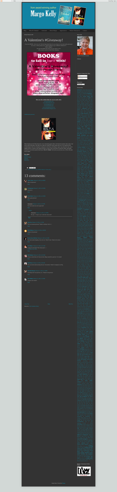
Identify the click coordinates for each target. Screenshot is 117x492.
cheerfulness (81, 152)
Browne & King (82, 143)
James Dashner (86, 241)
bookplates (91, 136)
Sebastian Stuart (87, 358)
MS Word (90, 291)
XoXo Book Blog (86, 455)
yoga (85, 458)
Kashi (81, 252)
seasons (82, 358)
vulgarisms (79, 429)
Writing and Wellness (80, 447)
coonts (89, 164)
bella (82, 120)
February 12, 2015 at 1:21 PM (38, 222)
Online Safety (80, 313)
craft (88, 167)
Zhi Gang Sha (81, 460)
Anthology (89, 105)
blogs (88, 128)
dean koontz (84, 175)
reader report (79, 342)
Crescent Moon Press (86, 168)
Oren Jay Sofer (82, 314)
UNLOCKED (79, 424)
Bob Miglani (88, 129)
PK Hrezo (83, 322)
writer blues (90, 440)
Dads (78, 172)
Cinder (89, 156)
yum (78, 459)
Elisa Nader (82, 185)
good (92, 208)
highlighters (79, 221)
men (85, 285)
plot (89, 322)
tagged (78, 388)
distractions (88, 179)
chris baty (85, 153)
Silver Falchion (90, 366)
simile (78, 367)
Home (49, 303)
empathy (78, 189)
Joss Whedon (82, 249)
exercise (88, 192)
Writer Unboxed (84, 441)
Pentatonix (89, 319)
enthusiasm (86, 189)
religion (87, 346)
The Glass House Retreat (81, 401)
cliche (87, 157)
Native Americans (90, 301)
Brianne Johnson (87, 140)
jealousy (88, 244)
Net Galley (82, 303)
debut (83, 177)
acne (82, 95)
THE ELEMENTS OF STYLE (86, 396)
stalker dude (82, 376)
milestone (88, 287)
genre (80, 206)
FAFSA (85, 193)
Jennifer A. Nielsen (80, 245)
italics (92, 240)
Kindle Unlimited (86, 258)
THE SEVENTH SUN (82, 411)
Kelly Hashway (31, 230)
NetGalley (87, 303)
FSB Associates (86, 204)
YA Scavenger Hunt (88, 456)
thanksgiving (85, 392)
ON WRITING (86, 309)
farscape (91, 193)
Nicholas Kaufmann (89, 305)
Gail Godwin (79, 205)
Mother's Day (85, 290)
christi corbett (90, 153)
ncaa (89, 302)
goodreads (79, 209)
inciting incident (83, 234)
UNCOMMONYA (80, 421)
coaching (78, 159)
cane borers (87, 147)
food (89, 201)
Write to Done (81, 440)
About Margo (53, 30)
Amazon (26, 158)
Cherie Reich (30, 196)
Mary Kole (82, 281)
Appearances (63, 30)
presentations (83, 327)
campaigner (79, 147)
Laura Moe (91, 261)
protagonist (82, 330)
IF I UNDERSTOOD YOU (88, 233)
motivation (79, 291)
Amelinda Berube (90, 101)
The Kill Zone (83, 404)
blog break (90, 126)
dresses (84, 181)
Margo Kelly (85, 277)
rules (81, 351)
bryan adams (88, 143)
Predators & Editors (89, 326)
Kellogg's (78, 254)
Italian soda (88, 240)
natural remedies (85, 302)
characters (84, 151)
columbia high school (84, 160)
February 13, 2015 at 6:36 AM (39, 262)
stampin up (86, 376)
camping (83, 147)
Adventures (79, 97)
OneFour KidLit (90, 310)
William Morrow (84, 436)
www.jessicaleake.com (48, 101)
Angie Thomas (82, 104)
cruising (91, 169)
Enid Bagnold (82, 189)
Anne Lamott (79, 105)
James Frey (90, 241)
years (81, 458)
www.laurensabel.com (48, 105)
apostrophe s (79, 108)
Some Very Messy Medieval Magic (87, 370)
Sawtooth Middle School (86, 354)
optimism (88, 313)
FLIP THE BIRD (90, 200)
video (78, 428)
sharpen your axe (89, 363)
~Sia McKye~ (30, 245)
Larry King (86, 261)
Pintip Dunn (79, 322)
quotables (87, 336)
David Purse (79, 175)
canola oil (91, 147)
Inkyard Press (85, 236)
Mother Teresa (80, 290)
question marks (79, 336)
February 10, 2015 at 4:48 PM (39, 180)
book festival (90, 132)
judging (86, 249)
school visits (86, 356)
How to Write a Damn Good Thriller (86, 225)
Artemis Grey (80, 109)
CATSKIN (88, 148)
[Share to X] (32, 168)
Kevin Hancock (88, 256)
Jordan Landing (84, 248)
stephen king (79, 379)
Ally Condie (82, 100)
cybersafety (90, 171)
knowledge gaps (83, 260)
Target (86, 388)
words (78, 439)
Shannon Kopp (82, 363)
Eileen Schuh (84, 184)
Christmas (85, 155)
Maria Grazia (90, 277)
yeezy (83, 458)
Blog (25, 30)
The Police (85, 408)
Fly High (86, 201)
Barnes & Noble (27, 157)
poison (89, 323)
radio (92, 338)
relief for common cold (81, 346)
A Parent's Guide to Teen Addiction (86, 92)
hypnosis (82, 228)
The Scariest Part (88, 409)
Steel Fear (79, 378)
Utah (90, 424)
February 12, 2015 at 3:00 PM (40, 230)
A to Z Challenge (87, 93)
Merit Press (26, 160)
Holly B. (91, 221)
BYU (89, 144)
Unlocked (44, 30)
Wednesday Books (83, 432)
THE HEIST (86, 403)
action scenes (85, 95)
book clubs (79, 132)
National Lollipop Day (82, 301)
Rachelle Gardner (87, 338)
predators (84, 326)
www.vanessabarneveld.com (49, 107)
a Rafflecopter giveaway (29, 114)
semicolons (91, 360)
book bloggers (90, 130)
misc (85, 289)
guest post (82, 213)
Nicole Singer (83, 306)
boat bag (84, 129)
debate (78, 176)
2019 (92, 89)
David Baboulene (89, 173)
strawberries (83, 383)
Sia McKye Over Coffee (32, 249)
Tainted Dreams (82, 388)
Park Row (88, 318)
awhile (78, 116)
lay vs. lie (89, 262)
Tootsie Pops (83, 417)
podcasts (91, 322)
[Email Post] (27, 167)
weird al (87, 432)
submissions (79, 384)
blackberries (86, 125)
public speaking (89, 331)
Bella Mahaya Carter (87, 120)
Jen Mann (91, 244)
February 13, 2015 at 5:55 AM (39, 245)
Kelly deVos (88, 254)
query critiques (90, 335)
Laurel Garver (79, 262)
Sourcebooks (83, 372)
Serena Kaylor (86, 362)
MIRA (82, 289)
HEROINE (81, 220)
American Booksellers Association (83, 103)
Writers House (48, 169)
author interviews (84, 113)
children (78, 153)
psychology (79, 331)
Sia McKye (86, 366)
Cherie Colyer (30, 180)
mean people (81, 282)
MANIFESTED (80, 277)
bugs (92, 143)
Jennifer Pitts (85, 245)
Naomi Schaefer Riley (86, 297)
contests (82, 163)
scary (85, 355)
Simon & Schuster (82, 367)
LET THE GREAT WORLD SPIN (85, 266)
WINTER (91, 436)
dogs (78, 180)
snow (86, 368)
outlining (81, 315)
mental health (88, 285)
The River (83, 409)
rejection (86, 344)
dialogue (78, 179)
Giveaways (36, 169)
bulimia (78, 144)
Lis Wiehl (84, 269)
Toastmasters (87, 416)
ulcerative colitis (90, 420)
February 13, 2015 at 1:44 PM (41, 270)
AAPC (80, 95)
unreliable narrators (86, 424)
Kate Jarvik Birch (84, 253)
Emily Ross (82, 188)
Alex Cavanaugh (82, 99)
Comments (81, 78)
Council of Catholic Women (82, 165)
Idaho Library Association (82, 230)
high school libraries (88, 220)
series (90, 362)
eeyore (81, 184)
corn (92, 164)
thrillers (91, 413)
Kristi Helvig (88, 260)
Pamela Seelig (90, 315)
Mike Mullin (84, 287)
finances (86, 197)
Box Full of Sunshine (87, 139)
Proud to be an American (89, 330)
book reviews (81, 135)
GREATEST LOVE (80, 212)
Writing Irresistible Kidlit (88, 448)
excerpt (78, 192)
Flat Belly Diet (82, 200)
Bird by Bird (83, 124)
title (83, 416)
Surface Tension (84, 384)
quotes (81, 338)
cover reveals (83, 167)
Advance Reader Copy (88, 96)
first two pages (84, 199)
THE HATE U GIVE (89, 401)
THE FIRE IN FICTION (86, 399)
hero (78, 220)
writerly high (90, 444)
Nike (86, 306)
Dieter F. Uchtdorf (83, 179)
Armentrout (89, 108)
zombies (85, 460)
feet (86, 196)
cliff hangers (90, 157)
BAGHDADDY (84, 116)
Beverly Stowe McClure (32, 238)
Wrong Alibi (79, 455)
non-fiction (89, 306)
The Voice (86, 412)
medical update (87, 282)
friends (78, 204)
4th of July (79, 91)
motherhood (91, 290)
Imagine (78, 234)
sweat (89, 387)
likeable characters (80, 269)
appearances (84, 108)
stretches (87, 383)
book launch (79, 133)
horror (87, 222)
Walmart (26, 155)
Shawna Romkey (80, 364)
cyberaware (86, 171)
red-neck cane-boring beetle (88, 343)
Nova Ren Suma (87, 307)
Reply (29, 184)
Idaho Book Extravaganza (88, 229)
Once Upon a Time (84, 310)
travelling (79, 419)
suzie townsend (85, 387)
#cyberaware (79, 89)
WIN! (88, 436)
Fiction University (90, 196)
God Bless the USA (88, 208)
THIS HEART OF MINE (86, 413)
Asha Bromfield (86, 109)
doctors (91, 179)
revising (82, 349)
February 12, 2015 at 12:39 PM (42, 212)
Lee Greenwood (88, 265)
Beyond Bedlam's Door (84, 122)
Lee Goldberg (82, 265)
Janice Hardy (85, 244)
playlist (87, 322)
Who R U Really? (34, 30)
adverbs (82, 97)
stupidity (91, 383)
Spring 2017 (82, 375)
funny (91, 204)
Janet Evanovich (79, 244)
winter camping (79, 437)
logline (78, 273)
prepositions (79, 327)
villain (81, 428)
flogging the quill (80, 201)
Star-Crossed (91, 376)
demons (86, 177)
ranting (82, 341)
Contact (85, 30)
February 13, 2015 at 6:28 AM (39, 255)
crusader (78, 171)
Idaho (92, 228)
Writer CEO (79, 441)
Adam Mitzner (79, 96)
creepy (81, 168)
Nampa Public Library (88, 295)
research (82, 347)
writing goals (79, 448)
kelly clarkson (83, 254)
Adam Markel (90, 95)
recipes (82, 343)
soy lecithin (88, 372)
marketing (91, 278)
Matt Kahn (86, 281)
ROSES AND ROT (85, 350)
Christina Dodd (79, 155)
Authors (29, 169)
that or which (89, 392)
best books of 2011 (84, 121)
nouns (83, 307)
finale (84, 197)
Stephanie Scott (90, 378)
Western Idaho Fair (83, 433)
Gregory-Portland (87, 212)
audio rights (86, 112)
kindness (91, 258)
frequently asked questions (87, 202)
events (88, 190)
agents (89, 97)
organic (86, 314)
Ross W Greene (90, 350)
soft (88, 368)
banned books (90, 116)
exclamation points (83, 192)
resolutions (87, 347)
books (32, 169)
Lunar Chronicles (81, 274)
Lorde (87, 273)
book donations (84, 132)
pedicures (83, 319)
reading (78, 343)
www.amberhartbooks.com (48, 102)
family (88, 193)
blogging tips (84, 128)
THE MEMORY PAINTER (84, 405)
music (81, 294)
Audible (78, 112)
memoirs (83, 285)
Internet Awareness (83, 240)
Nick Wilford (30, 278)
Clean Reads (84, 157)
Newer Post (27, 303)
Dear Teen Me (90, 175)
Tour (87, 417)
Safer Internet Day (88, 351)
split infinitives (90, 374)
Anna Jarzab (91, 104)
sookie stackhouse (85, 371)
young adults (89, 458)
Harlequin (88, 216)
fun (89, 204)
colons (89, 159)
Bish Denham (30, 255)
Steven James (85, 379)
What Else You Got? (89, 433)
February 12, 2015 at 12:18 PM (39, 196)
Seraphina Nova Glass (80, 362)
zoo (87, 460)
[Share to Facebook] (33, 168)
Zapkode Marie (88, 459)
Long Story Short (83, 273)
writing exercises (88, 447)
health (78, 218)
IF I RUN (81, 233)
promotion (78, 330)
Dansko (87, 172)
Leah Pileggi (87, 264)
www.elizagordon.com (48, 104)
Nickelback (79, 306)
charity (88, 151)
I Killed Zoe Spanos (87, 228)
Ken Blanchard (82, 256)
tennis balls (79, 391)
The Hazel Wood (80, 403)
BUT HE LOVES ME (84, 144)
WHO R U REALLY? (42, 169)
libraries (87, 268)
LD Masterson (30, 188)
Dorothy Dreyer (80, 181)
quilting (83, 336)
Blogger (63, 483)
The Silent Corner (90, 411)
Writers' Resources (75, 30)
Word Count (90, 437)
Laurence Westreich (85, 262)
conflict (78, 163)
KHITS (80, 257)
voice (87, 428)
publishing (91, 332)
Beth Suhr (78, 122)
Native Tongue (79, 302)
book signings (90, 135)
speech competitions (83, 374)
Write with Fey (86, 440)
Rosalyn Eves (79, 350)
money (92, 289)
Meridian (80, 286)
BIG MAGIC (91, 122)
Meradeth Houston (31, 270)
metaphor (88, 286)
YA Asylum (91, 455)
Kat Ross (89, 252)
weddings (78, 432)
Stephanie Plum (84, 378)
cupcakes (82, 171)
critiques (82, 169)
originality (89, 314)
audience (81, 112)
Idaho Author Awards (80, 229)
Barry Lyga (85, 117)
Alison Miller (87, 99)
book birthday (85, 130)
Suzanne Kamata (79, 387)
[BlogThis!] (31, 168)
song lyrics (79, 371)
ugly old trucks (83, 420)
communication (79, 161)
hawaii (87, 217)
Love (89, 273)
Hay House (91, 217)
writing (90, 446)
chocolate (82, 153)
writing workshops (80, 452)
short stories (82, 366)
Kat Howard (84, 252)
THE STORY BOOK (81, 412)
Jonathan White (79, 248)
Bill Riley (78, 124)
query (86, 335)
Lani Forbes (82, 261)
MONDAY (88, 289)
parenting (84, 318)
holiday (86, 221)
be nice (88, 117)
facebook (81, 193)
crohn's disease (87, 169)
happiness (84, 216)
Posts (80, 75)
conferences (90, 161)
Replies (30, 210)
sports (78, 375)
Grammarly (91, 209)
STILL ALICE (80, 380)
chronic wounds (90, 155)
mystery (84, 294)
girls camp (91, 206)
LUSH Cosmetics (87, 274)
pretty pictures (90, 327)
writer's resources (84, 444)
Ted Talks (89, 388)
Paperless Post (79, 318)
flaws (86, 200)
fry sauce (81, 204)
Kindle (82, 258)
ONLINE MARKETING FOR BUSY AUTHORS (85, 311)
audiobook (91, 112)
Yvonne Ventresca (82, 459)
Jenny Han (89, 245)
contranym (86, 163)
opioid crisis (85, 313)
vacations (88, 425)
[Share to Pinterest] (35, 168)
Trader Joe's (91, 417)
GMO (83, 208)
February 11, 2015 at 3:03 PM (39, 188)
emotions (91, 188)
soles (90, 368)
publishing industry (81, 334)
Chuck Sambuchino (84, 156)
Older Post (71, 303)
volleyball (91, 428)
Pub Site (83, 331)
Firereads (89, 197)
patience (80, 319)
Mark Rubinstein (85, 278)
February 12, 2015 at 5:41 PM (43, 238)
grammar (87, 209)
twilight (78, 420)
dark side (91, 172)
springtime (86, 375)
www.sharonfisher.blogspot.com (49, 108)
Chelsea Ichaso (85, 152)
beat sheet (91, 117)
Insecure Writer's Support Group (85, 236)
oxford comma (85, 315)
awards (91, 114)
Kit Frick (78, 260)
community (85, 161)
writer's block (90, 441)
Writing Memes (80, 450)
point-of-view (84, 323)
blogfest (79, 128)
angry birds (86, 104)
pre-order (80, 326)
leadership (82, 264)
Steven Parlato (90, 379)
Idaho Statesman (84, 232)
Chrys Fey (30, 222)
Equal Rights (91, 189)
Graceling (82, 209)
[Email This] (30, 168)
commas (91, 160)
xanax (82, 455)
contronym (91, 163)
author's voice (90, 113)
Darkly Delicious (80, 173)
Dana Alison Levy (82, 172)
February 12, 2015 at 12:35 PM (39, 203)
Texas (81, 392)
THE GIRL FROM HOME (88, 400)
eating (87, 181)
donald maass (90, 180)
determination (90, 177)
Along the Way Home (89, 100)
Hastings (84, 217)
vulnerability (83, 429)
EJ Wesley (89, 184)
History (83, 221)
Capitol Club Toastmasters (81, 148)
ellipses (78, 188)
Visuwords (84, 428)
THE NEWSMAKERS (87, 407)
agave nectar (86, 97)
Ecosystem (91, 181)
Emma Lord (86, 188)
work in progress (84, 439)
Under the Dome (89, 421)
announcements (84, 105)
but (80, 144)
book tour (83, 136)
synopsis (91, 387)
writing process (86, 450)
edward (78, 184)
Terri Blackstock (88, 391)
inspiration (79, 239)
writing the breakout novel (87, 451)
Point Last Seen (79, 323)
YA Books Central (80, 456)
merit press (84, 286)
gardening (83, 205)
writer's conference (81, 442)
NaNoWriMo (79, 297)
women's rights (85, 437)
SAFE (83, 351)
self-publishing (85, 360)
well (89, 432)
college (86, 159)
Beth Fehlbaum (90, 121)
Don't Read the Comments (83, 180)
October (91, 307)
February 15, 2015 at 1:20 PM (39, 278)
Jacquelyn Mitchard (80, 241)
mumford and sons (80, 293)
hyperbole (78, 228)
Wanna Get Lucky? (89, 429)
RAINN (78, 339)
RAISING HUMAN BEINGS (85, 339)
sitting (81, 368)
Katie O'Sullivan (90, 253)
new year (82, 305)
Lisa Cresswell (89, 269)
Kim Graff (89, 257)
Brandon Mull (81, 140)
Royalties (78, 351)
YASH (78, 458)
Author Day (79, 113)
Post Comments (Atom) (34, 306)
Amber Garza (83, 101)
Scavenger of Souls (89, 355)
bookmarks (87, 136)
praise (78, 326)
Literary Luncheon (83, 270)
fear (89, 195)
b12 (80, 116)
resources (91, 347)
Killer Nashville (84, 257)
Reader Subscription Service (88, 342)
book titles (79, 136)
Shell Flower (30, 262)
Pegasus (86, 319)
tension (83, 391)
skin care (83, 368)
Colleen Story (82, 159)
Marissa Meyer (79, 278)
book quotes (85, 133)
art (92, 108)
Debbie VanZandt (84, 176)
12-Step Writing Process (86, 89)
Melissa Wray (79, 285)
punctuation (88, 334)
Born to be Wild (80, 139)
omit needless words (80, 309)
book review (90, 133)
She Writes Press (87, 364)
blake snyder (84, 126)
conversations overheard (82, 164)
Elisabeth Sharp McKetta (89, 185)
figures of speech (80, 197)
